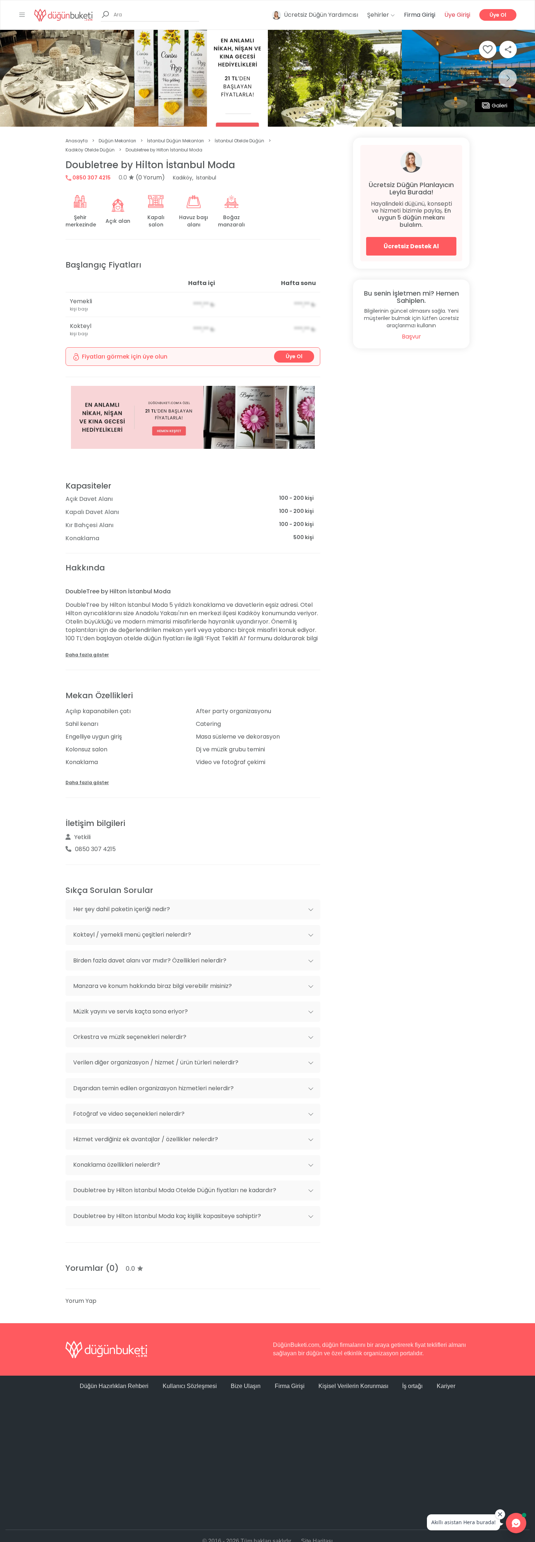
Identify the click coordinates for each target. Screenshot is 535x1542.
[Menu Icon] (22, 15)
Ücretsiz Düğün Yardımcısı (321, 15)
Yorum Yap (81, 1301)
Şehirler (379, 15)
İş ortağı (412, 1386)
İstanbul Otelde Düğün (239, 141)
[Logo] (63, 15)
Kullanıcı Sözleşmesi (190, 1386)
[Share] (508, 49)
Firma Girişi (419, 15)
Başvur (411, 336)
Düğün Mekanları (117, 141)
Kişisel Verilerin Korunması (353, 1386)
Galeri (499, 105)
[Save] (487, 49)
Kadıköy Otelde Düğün (90, 150)
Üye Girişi (457, 15)
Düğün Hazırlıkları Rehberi (114, 1386)
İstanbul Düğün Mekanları (175, 141)
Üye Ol (498, 15)
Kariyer (446, 1386)
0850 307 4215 (91, 177)
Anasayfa (77, 141)
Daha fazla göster (87, 655)
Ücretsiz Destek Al (411, 246)
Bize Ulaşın (246, 1386)
